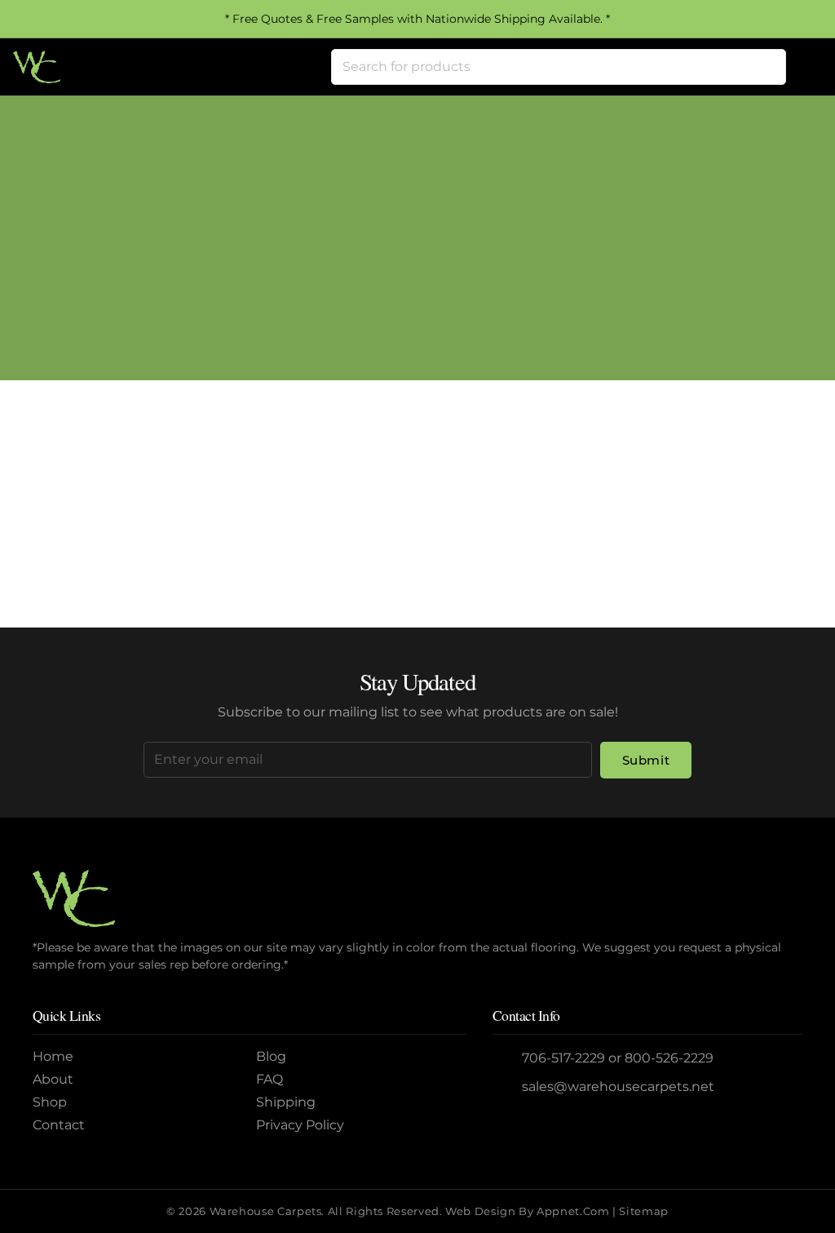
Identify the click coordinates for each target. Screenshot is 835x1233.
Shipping (286, 1102)
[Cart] (804, 66)
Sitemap (643, 1211)
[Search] (768, 67)
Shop (50, 1102)
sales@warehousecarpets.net (618, 1086)
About (53, 1079)
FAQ (269, 1079)
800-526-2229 (669, 1058)
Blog (271, 1056)
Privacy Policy (300, 1125)
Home (354, 265)
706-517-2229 (563, 1058)
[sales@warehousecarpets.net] (507, 1086)
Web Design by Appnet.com (527, 1211)
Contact (59, 1125)
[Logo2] (36, 67)
